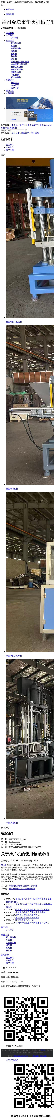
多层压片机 (16, 48)
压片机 (14, 46)
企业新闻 (15, 85)
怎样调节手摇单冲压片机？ (27, 915)
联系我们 (10, 90)
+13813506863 (12, 1060)
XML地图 (43, 1056)
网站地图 (10, 14)
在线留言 (10, 9)
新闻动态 (10, 80)
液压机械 (15, 75)
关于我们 (10, 35)
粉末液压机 (16, 77)
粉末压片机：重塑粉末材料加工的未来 (32, 910)
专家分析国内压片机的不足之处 (23, 886)
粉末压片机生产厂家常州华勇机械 (30, 912)
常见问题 (15, 88)
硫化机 (14, 59)
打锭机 (14, 56)
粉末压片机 (16, 43)
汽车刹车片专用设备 (20, 62)
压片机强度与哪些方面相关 (27, 917)
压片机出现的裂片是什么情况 (22, 889)
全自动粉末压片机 (19, 64)
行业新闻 (15, 83)
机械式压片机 (17, 67)
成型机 (14, 51)
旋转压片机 (16, 72)
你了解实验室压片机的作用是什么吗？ (32, 923)
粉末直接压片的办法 (24, 920)
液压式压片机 (17, 69)
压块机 (14, 54)
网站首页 (10, 33)
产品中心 (10, 40)
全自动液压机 (34, 125)
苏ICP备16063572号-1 (21, 1056)
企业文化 (15, 38)
